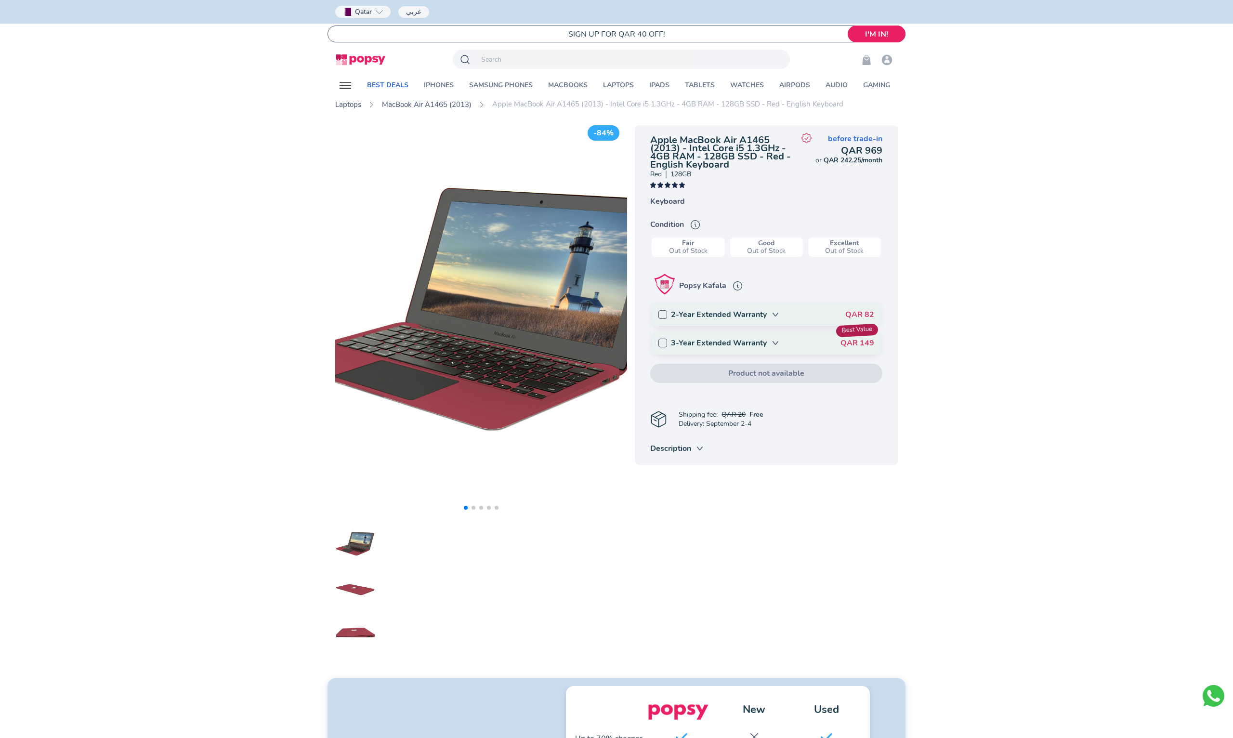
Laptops (348, 104)
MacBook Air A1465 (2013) (427, 104)
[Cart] (866, 59)
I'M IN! (876, 34)
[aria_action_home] (360, 59)
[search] (585, 59)
